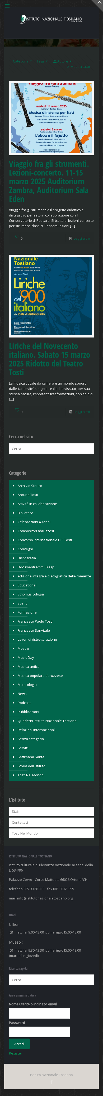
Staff (16, 811)
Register (15, 1053)
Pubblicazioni (28, 711)
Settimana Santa (31, 757)
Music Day (26, 657)
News (22, 693)
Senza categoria (31, 738)
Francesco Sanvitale (34, 630)
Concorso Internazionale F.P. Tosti (45, 539)
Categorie (21, 61)
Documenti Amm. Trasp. (36, 567)
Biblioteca (25, 512)
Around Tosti (28, 494)
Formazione (27, 612)
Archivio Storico (30, 485)
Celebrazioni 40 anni (34, 521)
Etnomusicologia (31, 594)
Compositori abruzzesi (36, 530)
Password (17, 1022)
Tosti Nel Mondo (31, 775)
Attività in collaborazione (37, 503)
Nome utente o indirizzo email (33, 1004)
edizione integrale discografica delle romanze (54, 576)
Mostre (23, 648)
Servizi (23, 747)
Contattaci (20, 822)
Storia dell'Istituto (31, 766)
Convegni (25, 549)
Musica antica (29, 666)
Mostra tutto (80, 66)
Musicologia (27, 684)
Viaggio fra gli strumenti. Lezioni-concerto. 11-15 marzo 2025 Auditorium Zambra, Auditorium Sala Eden (49, 181)
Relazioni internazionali (36, 729)
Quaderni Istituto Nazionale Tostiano (47, 720)
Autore (62, 61)
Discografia (27, 558)
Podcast (24, 702)
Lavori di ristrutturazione (37, 639)
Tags (40, 61)
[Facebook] (51, 1082)
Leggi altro (82, 238)
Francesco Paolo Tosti (35, 621)
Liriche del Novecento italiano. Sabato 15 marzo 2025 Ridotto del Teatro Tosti (49, 359)
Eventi (22, 603)
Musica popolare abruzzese (40, 675)
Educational (27, 585)
